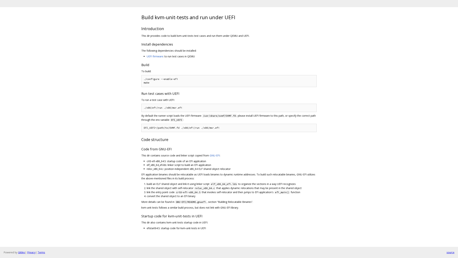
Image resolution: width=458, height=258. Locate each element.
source (450, 252)
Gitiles (21, 252)
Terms (41, 252)
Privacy (31, 252)
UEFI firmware (155, 56)
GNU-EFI (215, 155)
